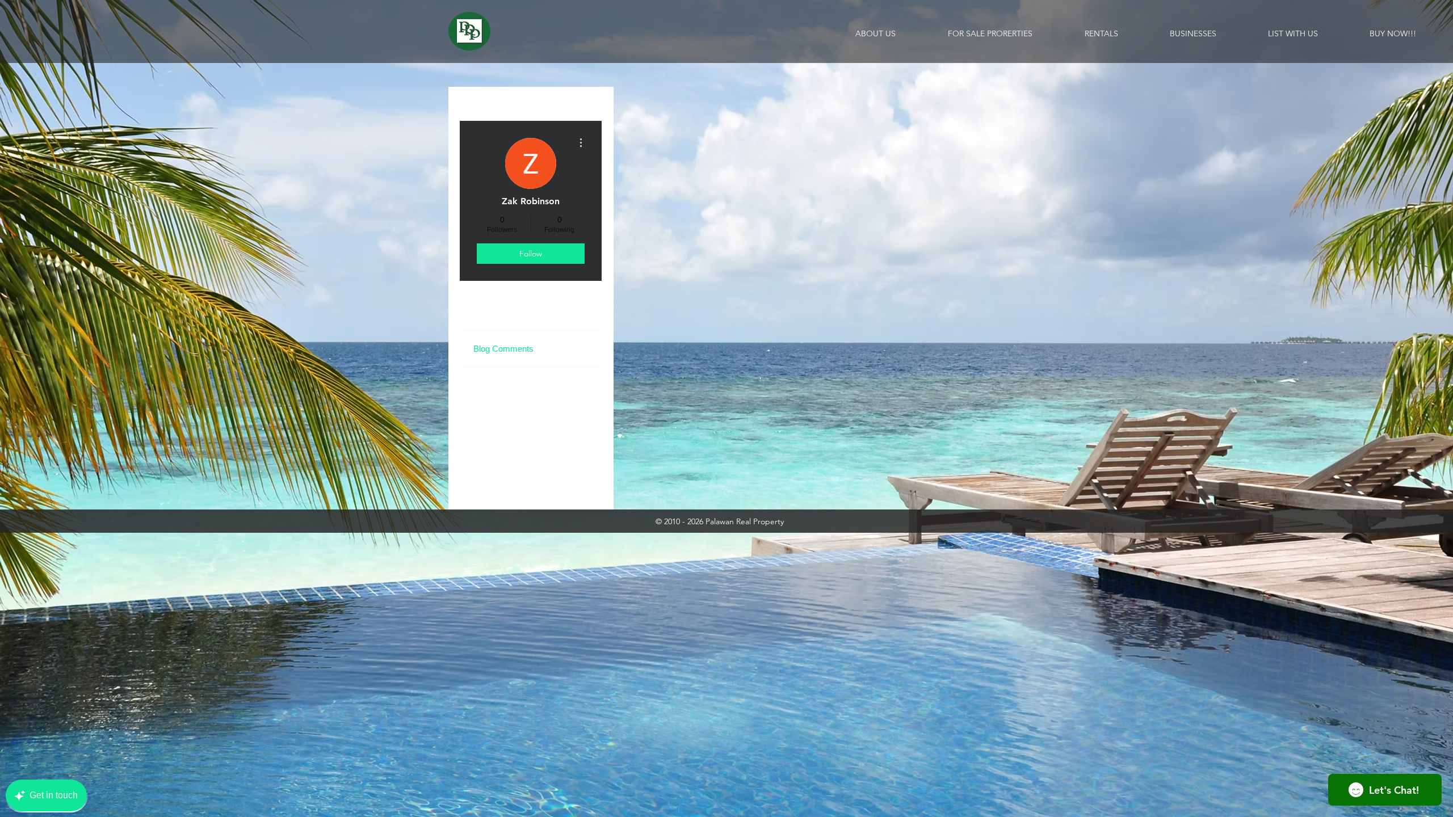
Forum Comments (507, 456)
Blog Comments (503, 348)
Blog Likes (492, 384)
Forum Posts (497, 420)
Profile (485, 313)
